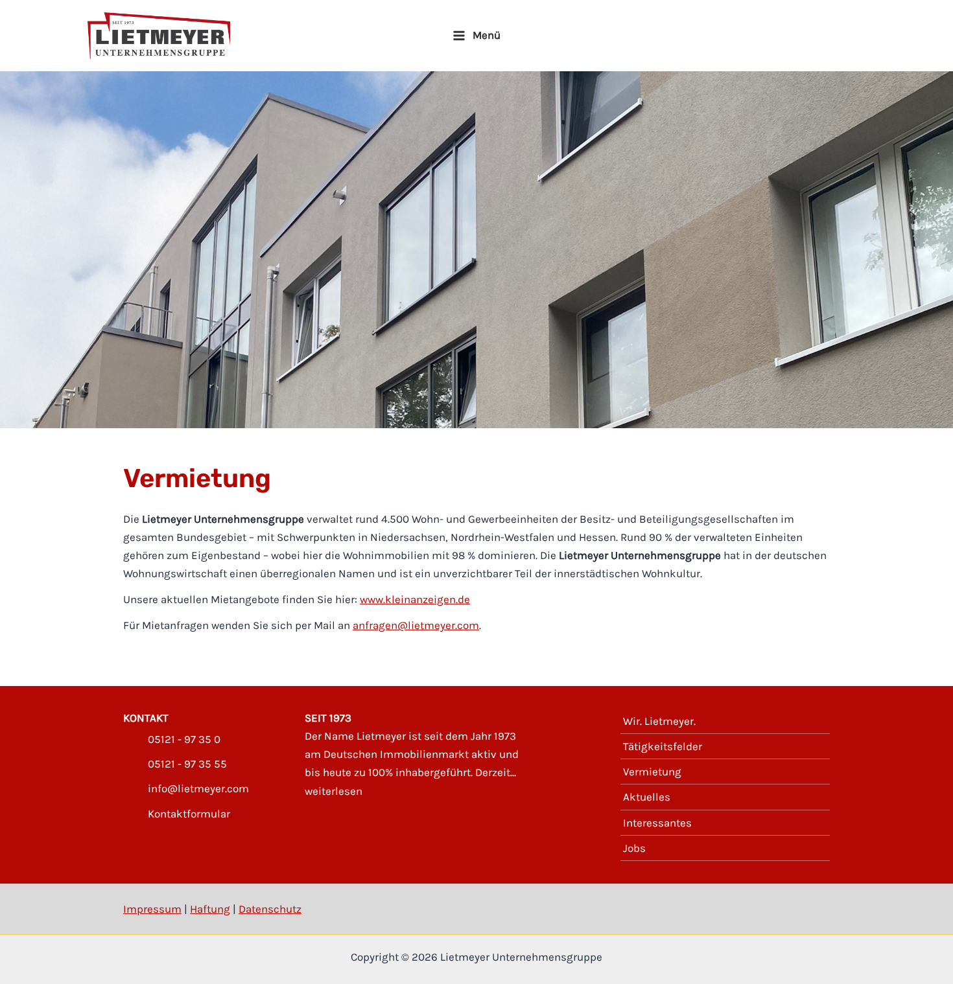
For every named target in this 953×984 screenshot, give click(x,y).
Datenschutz (270, 908)
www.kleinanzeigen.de (415, 599)
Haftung (210, 908)
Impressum (152, 908)
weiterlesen (333, 790)
